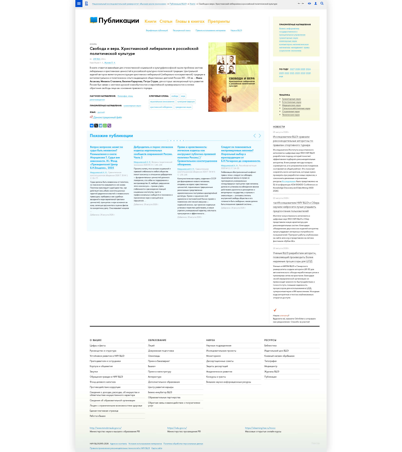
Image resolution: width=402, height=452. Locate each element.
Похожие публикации (111, 135)
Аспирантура (154, 376)
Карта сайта (157, 448)
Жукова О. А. (110, 62)
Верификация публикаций (157, 30)
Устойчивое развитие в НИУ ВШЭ (107, 355)
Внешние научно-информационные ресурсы (228, 381)
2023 (281, 73)
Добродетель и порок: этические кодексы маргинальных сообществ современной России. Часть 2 (153, 152)
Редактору (316, 443)
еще (281, 76)
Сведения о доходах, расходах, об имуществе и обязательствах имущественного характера (114, 393)
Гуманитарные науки (291, 98)
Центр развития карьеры (161, 387)
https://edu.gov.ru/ (177, 427)
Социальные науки (291, 111)
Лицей (151, 345)
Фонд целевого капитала (103, 381)
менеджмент (297, 47)
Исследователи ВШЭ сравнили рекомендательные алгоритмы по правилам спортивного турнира (293, 141)
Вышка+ (152, 366)
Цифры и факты (98, 345)
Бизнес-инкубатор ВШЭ (160, 392)
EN (303, 3)
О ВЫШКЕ (96, 340)
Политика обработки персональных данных (183, 443)
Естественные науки (291, 101)
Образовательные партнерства (164, 397)
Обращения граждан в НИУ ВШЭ (106, 376)
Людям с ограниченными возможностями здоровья (116, 405)
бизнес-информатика (289, 28)
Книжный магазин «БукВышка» (279, 355)
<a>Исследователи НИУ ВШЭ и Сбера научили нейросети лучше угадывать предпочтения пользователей (296, 207)
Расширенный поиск (181, 30)
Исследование (289, 181)
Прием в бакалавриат (159, 360)
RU (299, 3)
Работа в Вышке (98, 415)
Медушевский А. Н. (98, 172)
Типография (270, 360)
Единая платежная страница (104, 410)
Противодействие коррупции (105, 387)
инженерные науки (288, 41)
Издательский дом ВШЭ (276, 350)
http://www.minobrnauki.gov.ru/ (106, 427)
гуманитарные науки (288, 37)
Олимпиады (154, 355)
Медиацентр (270, 366)
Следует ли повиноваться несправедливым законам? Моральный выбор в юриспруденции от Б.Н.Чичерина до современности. (241, 153)
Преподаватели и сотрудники (105, 360)
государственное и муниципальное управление (292, 33)
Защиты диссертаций (217, 366)
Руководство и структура (103, 350)
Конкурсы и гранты (216, 376)
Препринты (219, 21)
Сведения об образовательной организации (112, 400)
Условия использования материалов (145, 443)
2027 (292, 69)
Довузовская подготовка (161, 350)
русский (101, 112)
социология (284, 50)
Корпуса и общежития (101, 366)
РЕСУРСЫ (270, 340)
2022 (287, 73)
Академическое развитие (219, 371)
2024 (308, 69)
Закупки (94, 371)
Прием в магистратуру (159, 371)
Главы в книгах (190, 21)
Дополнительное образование (164, 381)
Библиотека (270, 345)
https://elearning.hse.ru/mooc (260, 427)
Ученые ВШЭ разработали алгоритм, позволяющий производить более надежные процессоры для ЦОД (294, 257)
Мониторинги (213, 355)
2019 (303, 73)
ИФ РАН (96, 59)
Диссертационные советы (220, 360)
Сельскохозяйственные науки (296, 108)
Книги (150, 21)
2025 (303, 69)
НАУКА (210, 340)
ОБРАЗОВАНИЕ (157, 340)
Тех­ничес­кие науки (291, 114)
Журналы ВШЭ (271, 371)
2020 (297, 73)
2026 (297, 69)
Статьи (166, 21)
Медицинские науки (291, 105)
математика (284, 47)
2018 (308, 73)
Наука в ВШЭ (236, 30)
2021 (292, 73)
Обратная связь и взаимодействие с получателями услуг (174, 404)
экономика (296, 50)
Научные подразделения (218, 345)
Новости (279, 126)
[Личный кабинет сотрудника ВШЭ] (315, 3)
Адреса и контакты (118, 443)
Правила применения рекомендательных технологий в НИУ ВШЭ (120, 448)
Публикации (118, 20)
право (307, 47)
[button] (167, 140)
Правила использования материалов (210, 30)
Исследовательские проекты (221, 350)
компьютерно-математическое (294, 44)
